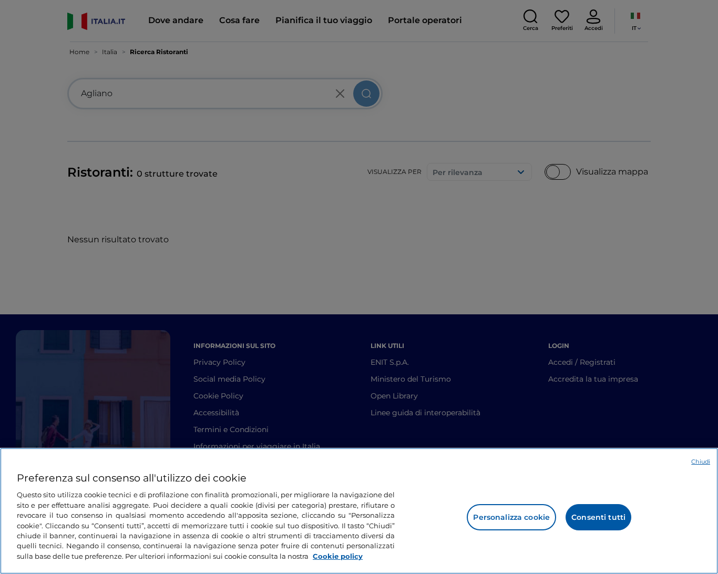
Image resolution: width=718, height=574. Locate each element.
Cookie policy (338, 556)
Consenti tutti (598, 517)
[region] (359, 511)
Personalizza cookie (511, 517)
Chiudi (700, 461)
